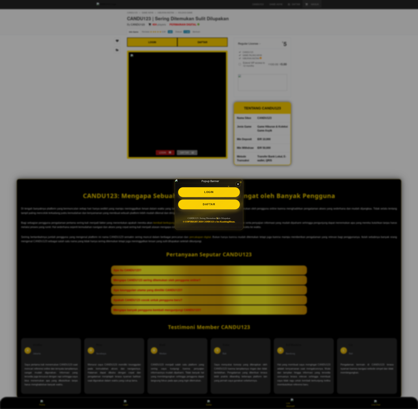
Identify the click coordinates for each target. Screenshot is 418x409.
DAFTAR (209, 204)
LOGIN (209, 192)
